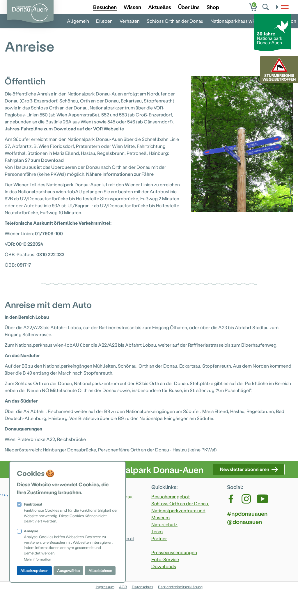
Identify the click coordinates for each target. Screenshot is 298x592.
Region (288, 21)
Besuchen (105, 7)
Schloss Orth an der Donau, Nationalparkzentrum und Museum (180, 510)
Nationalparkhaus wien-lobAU (242, 21)
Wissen (132, 7)
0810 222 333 (50, 254)
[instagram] (246, 499)
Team (157, 531)
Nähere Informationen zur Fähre (120, 174)
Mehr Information (37, 559)
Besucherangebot (170, 496)
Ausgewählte (68, 570)
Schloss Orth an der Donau (175, 21)
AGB (123, 586)
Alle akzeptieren (34, 570)
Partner (159, 538)
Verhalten (130, 21)
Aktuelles (159, 7)
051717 (24, 264)
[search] (266, 6)
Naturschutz (164, 524)
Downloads (163, 566)
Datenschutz (142, 586)
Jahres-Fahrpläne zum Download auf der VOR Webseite (64, 128)
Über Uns (189, 7)
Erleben (104, 21)
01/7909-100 (49, 233)
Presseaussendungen (174, 552)
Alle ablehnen (100, 570)
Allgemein (78, 21)
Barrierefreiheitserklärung (180, 586)
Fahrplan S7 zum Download (34, 160)
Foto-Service (165, 559)
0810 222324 (29, 244)
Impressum (105, 586)
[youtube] (262, 499)
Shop (213, 7)
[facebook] (231, 499)
